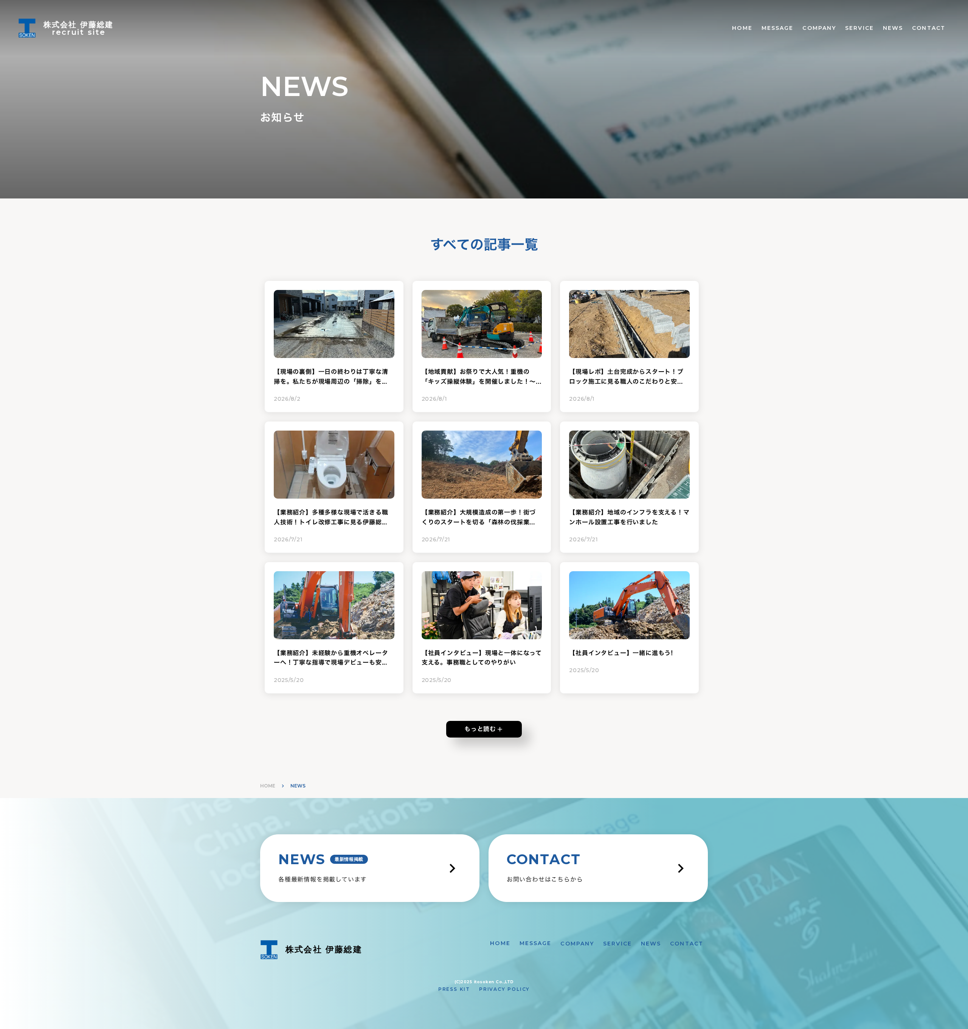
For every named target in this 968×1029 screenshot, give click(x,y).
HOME (742, 28)
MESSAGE (778, 28)
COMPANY (819, 28)
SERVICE (859, 28)
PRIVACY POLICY (504, 989)
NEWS (893, 28)
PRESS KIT (454, 989)
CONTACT (928, 28)
